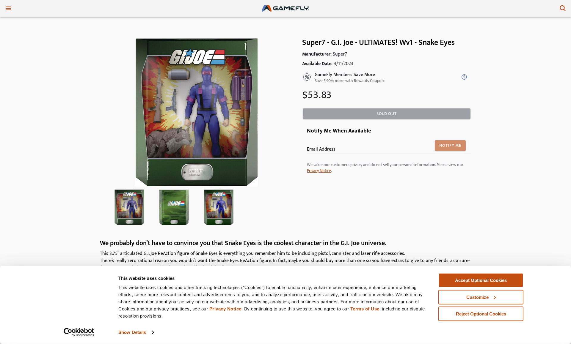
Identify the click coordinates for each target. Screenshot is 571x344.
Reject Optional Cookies (481, 313)
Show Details (132, 332)
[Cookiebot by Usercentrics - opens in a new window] (79, 332)
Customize (477, 296)
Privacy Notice (225, 308)
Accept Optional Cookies (481, 280)
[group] (129, 207)
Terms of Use (364, 308)
